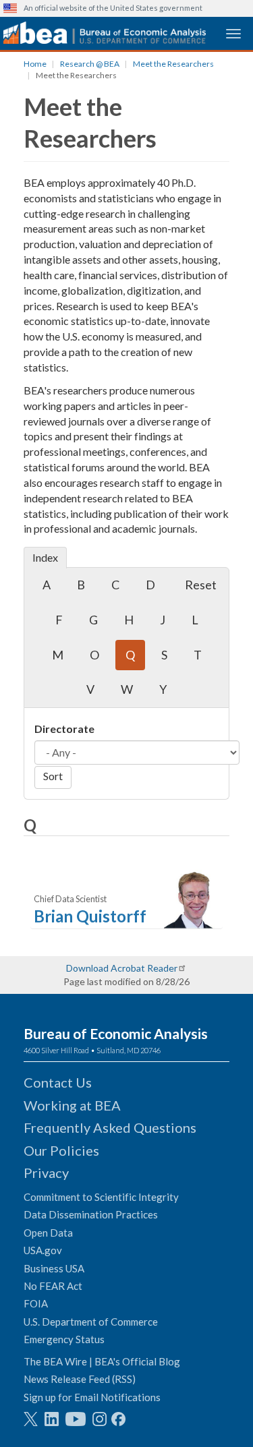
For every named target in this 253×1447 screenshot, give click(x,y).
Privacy (46, 1172)
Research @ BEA (89, 64)
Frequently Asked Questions (110, 1127)
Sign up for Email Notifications (92, 1397)
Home (35, 64)
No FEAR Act (53, 1286)
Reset (201, 584)
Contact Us (58, 1082)
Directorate (64, 728)
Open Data (48, 1233)
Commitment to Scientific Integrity (101, 1197)
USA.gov (43, 1250)
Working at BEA (72, 1105)
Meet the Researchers (173, 64)
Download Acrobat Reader (121, 968)
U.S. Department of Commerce (91, 1322)
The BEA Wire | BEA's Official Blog (102, 1361)
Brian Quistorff (90, 916)
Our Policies (61, 1150)
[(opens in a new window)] (31, 1419)
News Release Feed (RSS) (80, 1379)
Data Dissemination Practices (91, 1214)
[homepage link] (104, 33)
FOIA (36, 1303)
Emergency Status (64, 1339)
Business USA (54, 1268)
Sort (53, 775)
